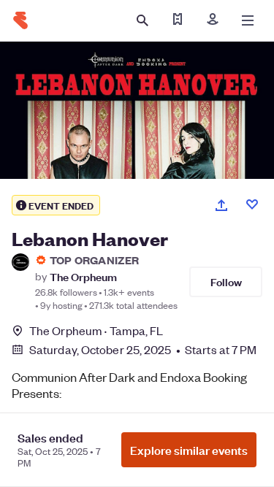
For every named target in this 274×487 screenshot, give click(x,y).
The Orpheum (83, 276)
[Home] (20, 20)
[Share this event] (221, 205)
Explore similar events (189, 450)
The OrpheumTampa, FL (96, 330)
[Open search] (142, 20)
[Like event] (252, 204)
